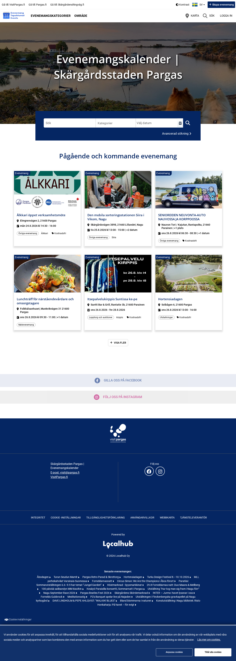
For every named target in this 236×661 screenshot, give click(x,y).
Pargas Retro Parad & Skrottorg (100, 577)
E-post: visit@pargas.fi (65, 472)
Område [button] (80, 16)
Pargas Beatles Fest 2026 (95, 592)
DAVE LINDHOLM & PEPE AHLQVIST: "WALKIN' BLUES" (84, 600)
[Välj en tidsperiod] (180, 123)
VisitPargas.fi (59, 477)
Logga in (226, 15)
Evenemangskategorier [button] (51, 16)
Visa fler (120, 342)
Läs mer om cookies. (209, 639)
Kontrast (184, 4)
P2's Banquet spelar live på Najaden (110, 596)
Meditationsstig (76, 596)
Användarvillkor (142, 517)
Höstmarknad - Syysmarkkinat (124, 584)
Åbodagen (43, 577)
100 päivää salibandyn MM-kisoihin (61, 588)
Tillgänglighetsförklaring (105, 517)
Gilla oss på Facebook (123, 380)
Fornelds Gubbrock (52, 596)
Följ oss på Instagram (122, 397)
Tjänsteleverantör (193, 517)
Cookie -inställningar (66, 517)
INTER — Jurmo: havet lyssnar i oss (173, 592)
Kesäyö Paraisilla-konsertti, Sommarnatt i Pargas (115, 588)
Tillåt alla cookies (213, 652)
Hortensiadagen (133, 577)
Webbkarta (167, 517)
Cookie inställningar (20, 619)
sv (202, 3)
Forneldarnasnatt (102, 581)
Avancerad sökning (175, 133)
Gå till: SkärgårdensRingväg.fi (67, 4)
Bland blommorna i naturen (136, 600)
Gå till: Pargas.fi (38, 4)
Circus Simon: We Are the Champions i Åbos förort (145, 581)
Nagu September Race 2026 (59, 592)
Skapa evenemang (223, 4)
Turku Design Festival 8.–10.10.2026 (168, 577)
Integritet (38, 517)
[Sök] (187, 123)
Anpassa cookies (174, 652)
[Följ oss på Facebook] (149, 471)
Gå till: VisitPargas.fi (13, 4)
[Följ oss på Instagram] (160, 471)
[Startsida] (14, 15)
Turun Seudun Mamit (66, 577)
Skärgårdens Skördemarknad (131, 592)
